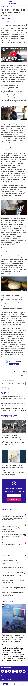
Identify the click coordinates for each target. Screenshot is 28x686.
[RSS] (20, 671)
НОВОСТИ (6, 555)
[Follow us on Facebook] (2, 671)
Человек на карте (6, 7)
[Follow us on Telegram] (16, 671)
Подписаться (14, 364)
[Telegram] (14, 684)
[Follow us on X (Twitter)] (6, 671)
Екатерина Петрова (6, 18)
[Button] (7, 25)
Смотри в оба (8, 601)
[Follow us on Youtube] (9, 671)
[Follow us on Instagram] (13, 671)
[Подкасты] (24, 671)
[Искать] (22, 684)
